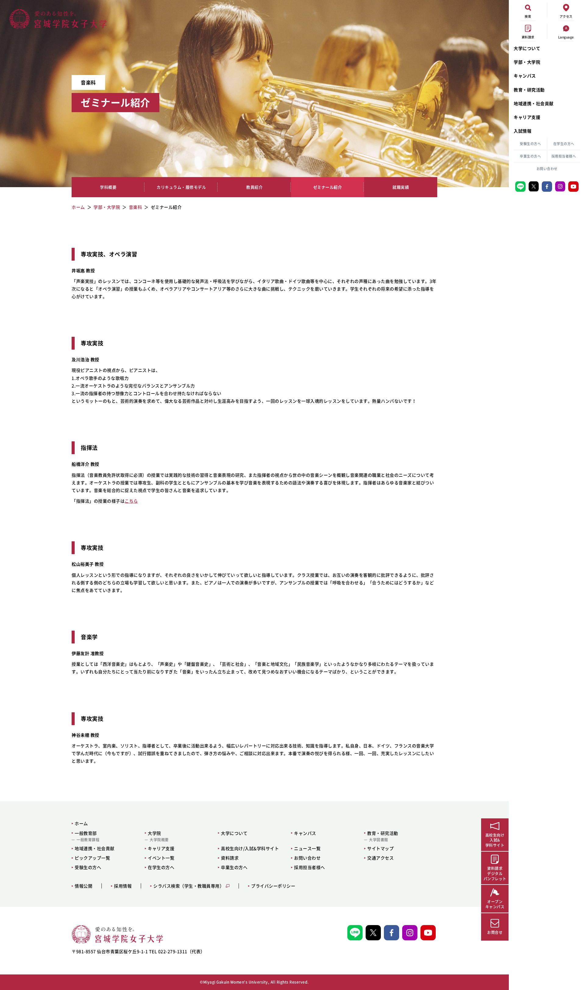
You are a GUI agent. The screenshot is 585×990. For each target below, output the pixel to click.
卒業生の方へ (530, 156)
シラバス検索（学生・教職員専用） (188, 886)
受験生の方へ (530, 143)
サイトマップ (380, 848)
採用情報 (123, 886)
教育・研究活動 (529, 90)
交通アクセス (380, 858)
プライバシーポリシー (273, 886)
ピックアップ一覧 (92, 858)
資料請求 (230, 858)
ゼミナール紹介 (327, 187)
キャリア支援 (527, 117)
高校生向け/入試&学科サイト (250, 848)
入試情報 (522, 131)
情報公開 (83, 886)
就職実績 (400, 187)
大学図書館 (378, 839)
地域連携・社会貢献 (534, 103)
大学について (527, 48)
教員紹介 (254, 187)
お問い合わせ (547, 168)
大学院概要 (159, 839)
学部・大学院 (527, 62)
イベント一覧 (161, 858)
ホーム (81, 823)
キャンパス (525, 76)
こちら (131, 501)
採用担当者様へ (563, 156)
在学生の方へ (563, 143)
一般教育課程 (87, 839)
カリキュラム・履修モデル (181, 187)
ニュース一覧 (307, 848)
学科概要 (108, 187)
